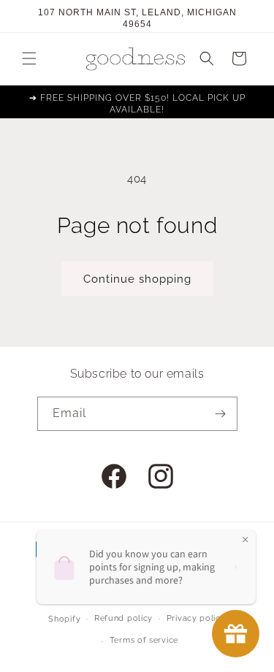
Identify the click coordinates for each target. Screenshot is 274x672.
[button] (29, 58)
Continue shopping (137, 279)
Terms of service (144, 640)
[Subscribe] (221, 414)
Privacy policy (196, 618)
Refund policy (123, 618)
